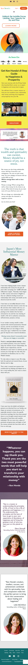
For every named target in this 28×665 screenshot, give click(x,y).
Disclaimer (22, 659)
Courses (6, 650)
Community (11, 650)
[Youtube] (10, 1)
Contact (18, 652)
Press (22, 652)
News (14, 652)
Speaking (6, 652)
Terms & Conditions (6, 659)
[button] (16, 8)
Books (22, 650)
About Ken (17, 650)
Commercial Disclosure (23, 3)
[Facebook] (14, 1)
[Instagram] (17, 1)
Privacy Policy (15, 659)
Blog (10, 652)
